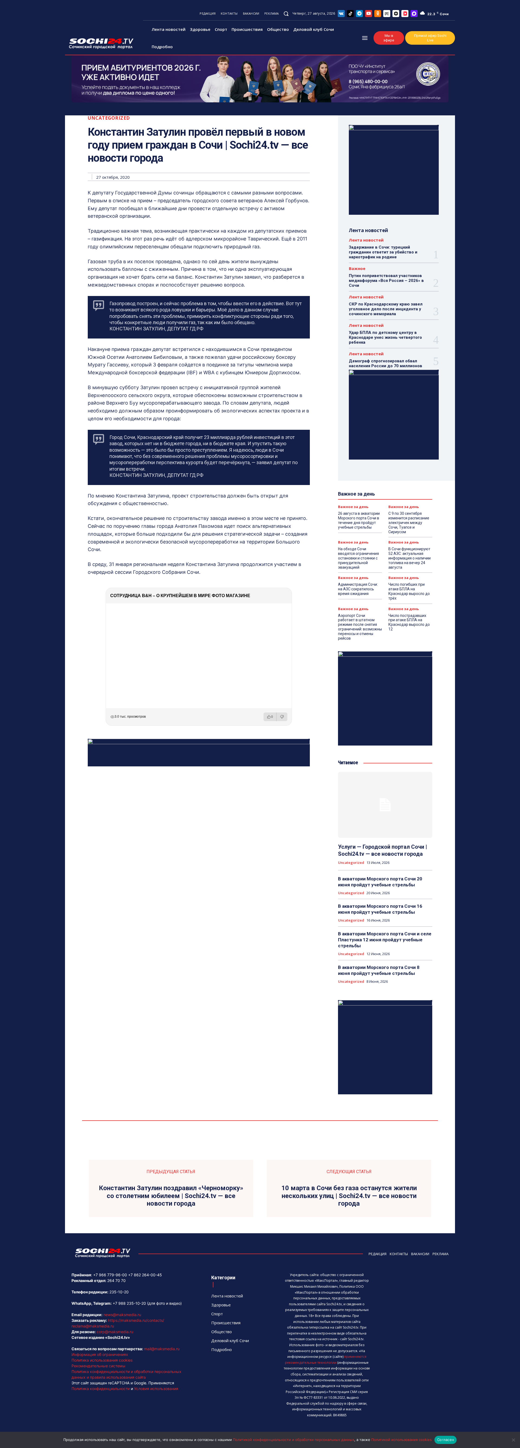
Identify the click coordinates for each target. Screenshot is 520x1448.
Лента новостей (366, 240)
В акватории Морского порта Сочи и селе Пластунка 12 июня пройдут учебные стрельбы (384, 939)
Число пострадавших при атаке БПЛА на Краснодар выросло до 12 (409, 622)
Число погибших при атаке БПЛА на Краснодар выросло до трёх (409, 591)
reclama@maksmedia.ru (93, 1326)
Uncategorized (109, 118)
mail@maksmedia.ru (162, 1348)
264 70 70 (116, 1280)
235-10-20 (119, 1292)
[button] (286, 13)
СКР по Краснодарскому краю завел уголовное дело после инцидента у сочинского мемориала (385, 309)
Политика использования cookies (102, 1360)
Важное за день (353, 507)
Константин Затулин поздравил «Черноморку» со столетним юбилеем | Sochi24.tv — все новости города (171, 1196)
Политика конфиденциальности (101, 1388)
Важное (357, 268)
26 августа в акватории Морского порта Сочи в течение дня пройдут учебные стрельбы (359, 520)
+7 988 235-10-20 (129, 1303)
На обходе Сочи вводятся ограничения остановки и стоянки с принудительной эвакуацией (358, 558)
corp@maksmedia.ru (115, 1331)
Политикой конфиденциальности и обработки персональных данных (293, 1439)
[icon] (341, 13)
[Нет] (513, 1440)
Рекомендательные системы (98, 1366)
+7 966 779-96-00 (110, 1275)
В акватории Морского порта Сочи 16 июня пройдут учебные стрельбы (380, 909)
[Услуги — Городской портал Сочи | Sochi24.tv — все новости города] (385, 805)
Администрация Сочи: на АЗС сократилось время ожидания (358, 589)
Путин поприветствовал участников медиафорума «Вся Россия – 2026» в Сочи (386, 280)
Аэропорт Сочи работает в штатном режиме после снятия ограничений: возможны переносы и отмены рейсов (360, 626)
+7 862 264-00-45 (145, 1275)
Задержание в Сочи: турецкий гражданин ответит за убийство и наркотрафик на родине (383, 252)
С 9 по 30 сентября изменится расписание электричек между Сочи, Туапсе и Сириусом (408, 522)
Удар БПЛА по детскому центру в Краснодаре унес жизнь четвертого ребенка (385, 337)
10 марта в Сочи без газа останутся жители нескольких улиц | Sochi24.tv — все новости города (349, 1196)
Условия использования (156, 1388)
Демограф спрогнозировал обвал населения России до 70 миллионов (385, 363)
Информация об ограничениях (100, 1354)
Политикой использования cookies (401, 1439)
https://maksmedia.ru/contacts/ (136, 1320)
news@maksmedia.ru (122, 1314)
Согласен (445, 1439)
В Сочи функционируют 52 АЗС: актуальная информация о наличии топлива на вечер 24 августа (409, 558)
